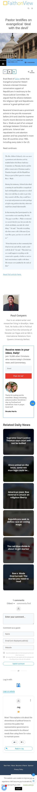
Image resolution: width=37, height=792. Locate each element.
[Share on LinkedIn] (14, 72)
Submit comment (18, 664)
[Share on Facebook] (5, 72)
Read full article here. (12, 274)
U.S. (16, 62)
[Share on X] (10, 72)
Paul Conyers (13, 60)
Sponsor (30, 765)
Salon (17, 78)
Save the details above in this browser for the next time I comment (20, 654)
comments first (24, 603)
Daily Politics (11, 62)
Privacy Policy (18, 769)
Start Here (7, 765)
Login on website (9, 691)
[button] (28, 8)
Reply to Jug (19, 749)
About (13, 765)
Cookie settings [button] (28, 785)
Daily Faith (20, 60)
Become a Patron (21, 765)
